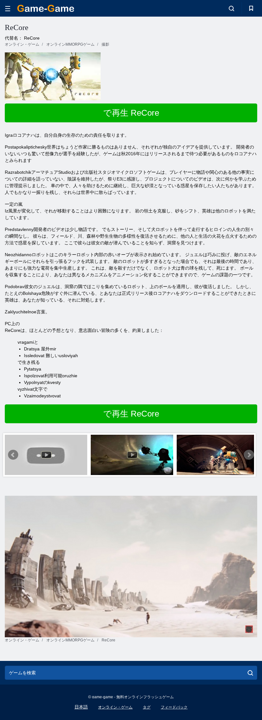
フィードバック (174, 707)
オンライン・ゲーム (115, 707)
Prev (13, 455)
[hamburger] (8, 8)
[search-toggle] (231, 8)
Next (249, 455)
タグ (146, 707)
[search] (250, 673)
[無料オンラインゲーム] (45, 8)
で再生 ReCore (131, 113)
